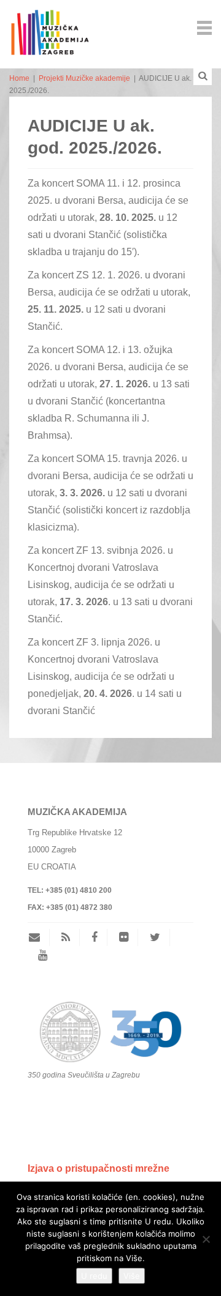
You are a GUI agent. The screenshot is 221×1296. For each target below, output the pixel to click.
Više (131, 1276)
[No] (206, 1239)
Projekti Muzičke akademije (84, 78)
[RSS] (65, 937)
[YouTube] (42, 955)
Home (19, 78)
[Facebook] (94, 937)
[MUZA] (48, 26)
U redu (94, 1276)
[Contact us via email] (39, 937)
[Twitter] (155, 937)
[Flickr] (124, 937)
